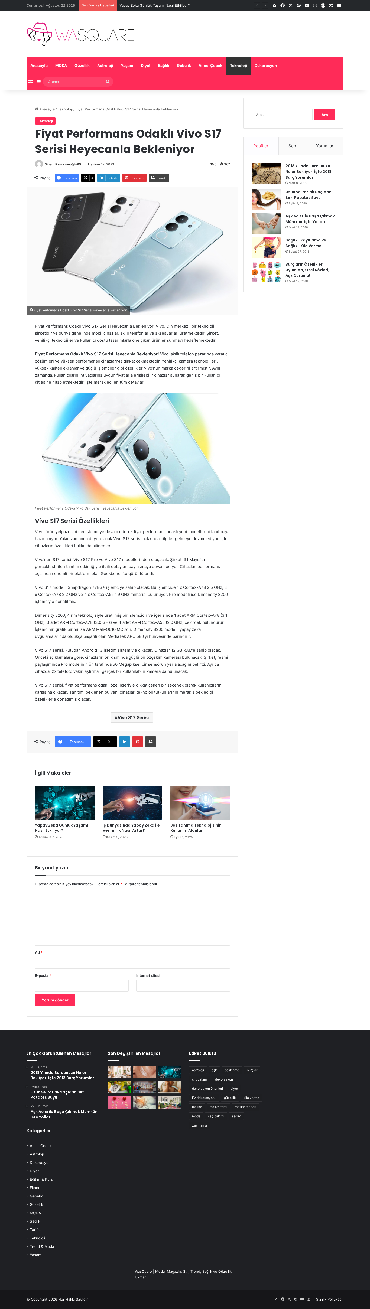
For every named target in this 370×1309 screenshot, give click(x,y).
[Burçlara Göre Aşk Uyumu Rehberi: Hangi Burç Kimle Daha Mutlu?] (119, 1102)
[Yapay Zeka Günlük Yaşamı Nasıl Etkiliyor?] (65, 803)
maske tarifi (218, 1107)
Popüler (260, 145)
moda (196, 1116)
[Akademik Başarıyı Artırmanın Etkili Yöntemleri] (144, 1087)
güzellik (230, 1098)
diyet (234, 1088)
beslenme (232, 1070)
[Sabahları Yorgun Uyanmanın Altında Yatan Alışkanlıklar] (144, 1102)
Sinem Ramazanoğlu (61, 164)
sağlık (236, 1116)
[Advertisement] (293, 338)
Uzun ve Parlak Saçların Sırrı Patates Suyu (308, 194)
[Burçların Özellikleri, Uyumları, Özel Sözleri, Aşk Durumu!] (266, 272)
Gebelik (184, 65)
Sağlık (163, 65)
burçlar (252, 1070)
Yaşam (127, 65)
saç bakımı (216, 1116)
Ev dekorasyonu (204, 1098)
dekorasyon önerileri (207, 1088)
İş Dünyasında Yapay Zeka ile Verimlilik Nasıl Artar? (131, 827)
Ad (39, 952)
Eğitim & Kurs (41, 1179)
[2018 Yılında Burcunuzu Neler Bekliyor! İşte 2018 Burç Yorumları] (266, 173)
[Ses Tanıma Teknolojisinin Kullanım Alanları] (200, 803)
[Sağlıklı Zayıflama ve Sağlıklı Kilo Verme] (266, 247)
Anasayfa (39, 65)
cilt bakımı (199, 1079)
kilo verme (251, 1098)
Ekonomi (37, 1188)
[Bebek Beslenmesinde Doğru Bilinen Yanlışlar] (169, 1087)
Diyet (145, 65)
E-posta (43, 975)
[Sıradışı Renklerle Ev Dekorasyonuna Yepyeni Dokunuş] (169, 1102)
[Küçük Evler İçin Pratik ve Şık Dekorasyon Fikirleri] (119, 1072)
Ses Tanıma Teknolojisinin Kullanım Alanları (196, 827)
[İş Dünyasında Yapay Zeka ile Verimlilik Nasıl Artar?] (132, 803)
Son (292, 145)
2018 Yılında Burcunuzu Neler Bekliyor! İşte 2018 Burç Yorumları (308, 171)
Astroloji (105, 65)
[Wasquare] (80, 34)
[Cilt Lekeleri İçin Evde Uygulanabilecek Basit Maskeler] (144, 1072)
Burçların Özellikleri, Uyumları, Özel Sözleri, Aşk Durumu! (307, 270)
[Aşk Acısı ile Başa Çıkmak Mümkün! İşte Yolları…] (266, 223)
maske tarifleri (245, 1107)
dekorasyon (224, 1079)
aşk (214, 1070)
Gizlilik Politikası (329, 1299)
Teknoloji (238, 65)
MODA (61, 65)
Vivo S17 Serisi (133, 717)
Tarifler (36, 1230)
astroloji (198, 1070)
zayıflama (199, 1125)
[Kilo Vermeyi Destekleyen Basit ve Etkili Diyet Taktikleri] (119, 1087)
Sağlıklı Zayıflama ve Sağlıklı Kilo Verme (305, 243)
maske (197, 1107)
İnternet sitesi (148, 975)
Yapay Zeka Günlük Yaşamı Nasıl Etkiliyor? (154, 5)
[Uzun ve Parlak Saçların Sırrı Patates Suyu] (266, 199)
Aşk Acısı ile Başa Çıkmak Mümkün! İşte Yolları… (310, 218)
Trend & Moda (42, 1246)
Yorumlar (324, 145)
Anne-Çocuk (210, 65)
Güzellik (82, 65)
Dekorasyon (266, 65)
